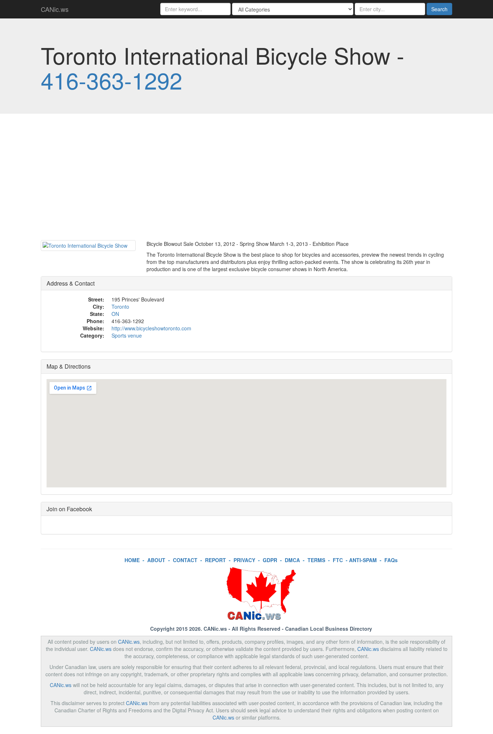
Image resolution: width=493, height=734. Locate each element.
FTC (338, 560)
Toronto (120, 306)
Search (439, 9)
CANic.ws (55, 9)
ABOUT (156, 560)
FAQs (391, 560)
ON (115, 313)
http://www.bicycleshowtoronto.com (151, 328)
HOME (132, 560)
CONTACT (185, 560)
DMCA (292, 560)
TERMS (316, 560)
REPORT (215, 560)
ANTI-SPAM (363, 560)
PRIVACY (244, 560)
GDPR (270, 560)
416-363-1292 (111, 80)
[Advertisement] (246, 178)
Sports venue (127, 335)
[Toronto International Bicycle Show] (88, 245)
